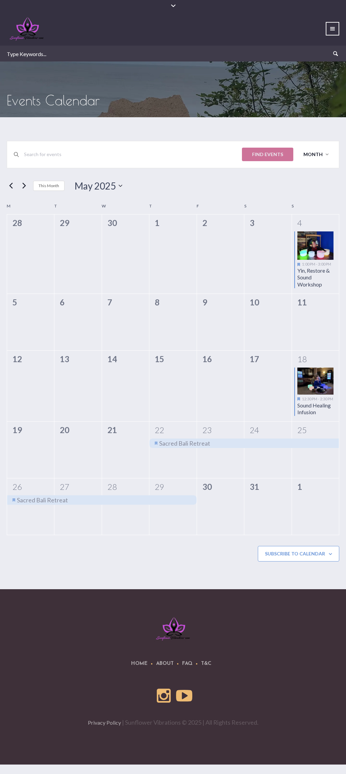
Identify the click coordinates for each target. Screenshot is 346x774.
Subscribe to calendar (295, 553)
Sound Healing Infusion (314, 409)
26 (17, 487)
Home (139, 663)
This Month (49, 185)
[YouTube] (184, 696)
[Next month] (24, 186)
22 (159, 430)
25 (302, 430)
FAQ (187, 663)
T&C (206, 663)
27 (64, 487)
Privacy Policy (104, 722)
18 (302, 359)
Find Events (267, 154)
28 (112, 487)
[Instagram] (164, 696)
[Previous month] (11, 186)
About (165, 663)
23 (207, 430)
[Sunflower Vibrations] (173, 629)
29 (159, 487)
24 (254, 430)
